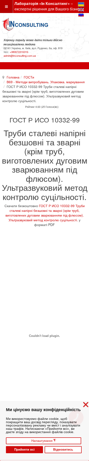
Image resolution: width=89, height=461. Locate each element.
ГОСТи (29, 77)
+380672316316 (19, 52)
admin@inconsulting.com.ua (20, 55)
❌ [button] (86, 404)
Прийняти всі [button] (24, 449)
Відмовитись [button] (63, 449)
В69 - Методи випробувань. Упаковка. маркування (46, 81)
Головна (13, 77)
